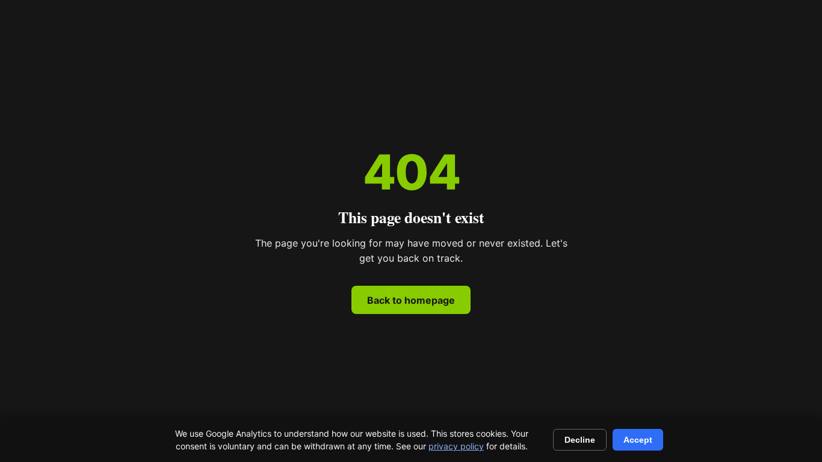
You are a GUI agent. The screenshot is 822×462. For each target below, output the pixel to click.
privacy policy (456, 446)
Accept (637, 440)
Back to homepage (411, 300)
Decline (579, 440)
